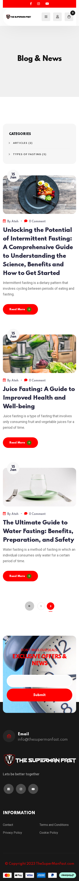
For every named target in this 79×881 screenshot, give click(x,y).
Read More (17, 309)
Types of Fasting (27, 154)
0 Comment (37, 221)
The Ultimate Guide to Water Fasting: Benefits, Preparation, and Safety (38, 531)
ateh (15, 221)
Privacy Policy (12, 832)
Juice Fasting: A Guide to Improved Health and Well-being (39, 398)
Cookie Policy (49, 832)
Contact (8, 825)
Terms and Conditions (54, 825)
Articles (20, 143)
